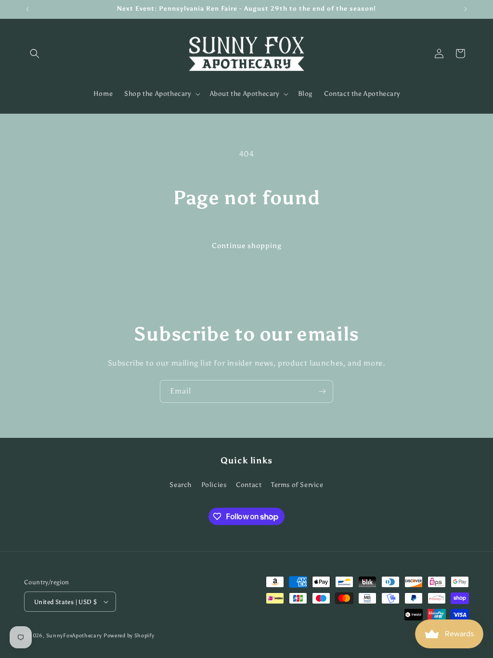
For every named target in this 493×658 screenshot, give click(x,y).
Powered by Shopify (129, 635)
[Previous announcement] (27, 9)
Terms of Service (297, 485)
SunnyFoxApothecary (74, 635)
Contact (248, 485)
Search (180, 485)
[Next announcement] (465, 9)
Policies (214, 485)
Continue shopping (247, 245)
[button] (34, 53)
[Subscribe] (322, 391)
